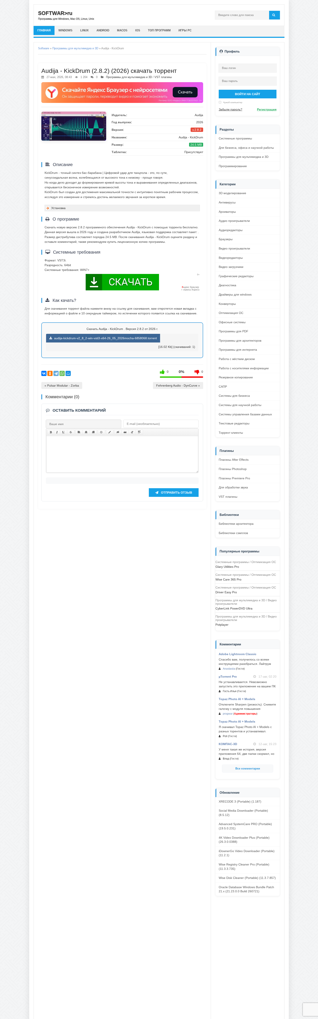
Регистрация (266, 109)
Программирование (233, 166)
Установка (58, 208)
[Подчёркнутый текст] (63, 432)
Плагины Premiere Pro (234, 478)
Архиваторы (227, 211)
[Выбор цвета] (109, 432)
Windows (65, 30)
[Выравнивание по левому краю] (79, 432)
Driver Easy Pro (226, 592)
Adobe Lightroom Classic (237, 654)
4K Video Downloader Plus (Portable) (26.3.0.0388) (244, 840)
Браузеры (226, 239)
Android (102, 30)
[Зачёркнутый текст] (70, 432)
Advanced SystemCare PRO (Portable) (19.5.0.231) (245, 826)
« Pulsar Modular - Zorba (62, 385)
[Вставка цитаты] (125, 432)
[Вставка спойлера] (139, 432)
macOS (122, 30)
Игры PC (184, 30)
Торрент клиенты (231, 432)
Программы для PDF (233, 331)
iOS (137, 30)
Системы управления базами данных (245, 414)
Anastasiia (229, 668)
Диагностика (227, 285)
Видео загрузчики (231, 267)
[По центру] (86, 432)
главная (44, 30)
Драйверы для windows (235, 294)
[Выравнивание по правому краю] (93, 432)
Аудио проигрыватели (234, 220)
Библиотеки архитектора (236, 523)
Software (43, 48)
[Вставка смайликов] (101, 432)
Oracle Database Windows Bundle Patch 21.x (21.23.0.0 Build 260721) (246, 889)
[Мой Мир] (68, 373)
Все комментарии (247, 768)
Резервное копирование (236, 377)
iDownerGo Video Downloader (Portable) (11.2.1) (247, 853)
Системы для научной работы (240, 405)
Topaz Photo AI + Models (237, 699)
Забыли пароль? (230, 109)
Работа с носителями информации (244, 368)
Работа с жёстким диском (237, 359)
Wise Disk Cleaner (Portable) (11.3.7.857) (247, 878)
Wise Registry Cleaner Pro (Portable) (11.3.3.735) (244, 866)
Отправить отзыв (176, 492)
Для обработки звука (233, 487)
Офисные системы (232, 322)
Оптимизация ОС (231, 313)
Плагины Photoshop (233, 469)
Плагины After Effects (234, 459)
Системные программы (235, 138)
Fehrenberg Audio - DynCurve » (178, 385)
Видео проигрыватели (234, 248)
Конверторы (227, 304)
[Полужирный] (50, 432)
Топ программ (159, 30)
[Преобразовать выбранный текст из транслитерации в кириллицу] (132, 432)
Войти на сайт (247, 94)
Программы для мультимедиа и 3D (75, 48)
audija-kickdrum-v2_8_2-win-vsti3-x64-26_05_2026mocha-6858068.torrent (105, 338)
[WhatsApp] (62, 373)
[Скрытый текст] (118, 432)
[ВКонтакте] (44, 373)
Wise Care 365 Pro (228, 579)
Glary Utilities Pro (227, 566)
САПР (223, 386)
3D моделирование (232, 193)
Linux (84, 30)
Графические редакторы (236, 276)
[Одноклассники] (50, 373)
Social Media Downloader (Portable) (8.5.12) (243, 813)
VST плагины (163, 77)
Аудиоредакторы (231, 230)
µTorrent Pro (228, 676)
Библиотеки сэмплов (233, 533)
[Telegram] (56, 373)
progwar (228, 713)
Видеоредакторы (231, 257)
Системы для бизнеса (234, 395)
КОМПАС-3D (228, 744)
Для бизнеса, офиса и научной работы (246, 147)
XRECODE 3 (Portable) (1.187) (240, 801)
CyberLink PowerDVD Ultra (233, 608)
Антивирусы (227, 202)
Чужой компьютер (232, 102)
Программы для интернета (238, 349)
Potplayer (221, 624)
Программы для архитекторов (240, 340)
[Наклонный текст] (57, 432)
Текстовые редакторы (234, 423)
